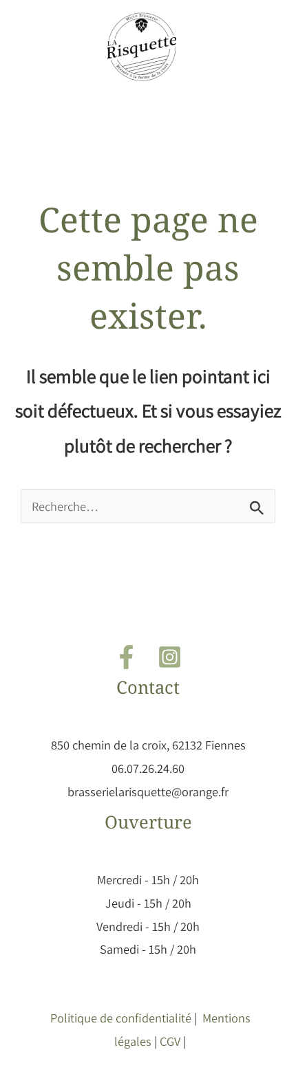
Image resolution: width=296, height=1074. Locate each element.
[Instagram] (170, 657)
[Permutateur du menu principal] (148, 110)
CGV (170, 1041)
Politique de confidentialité (120, 1017)
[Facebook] (126, 657)
